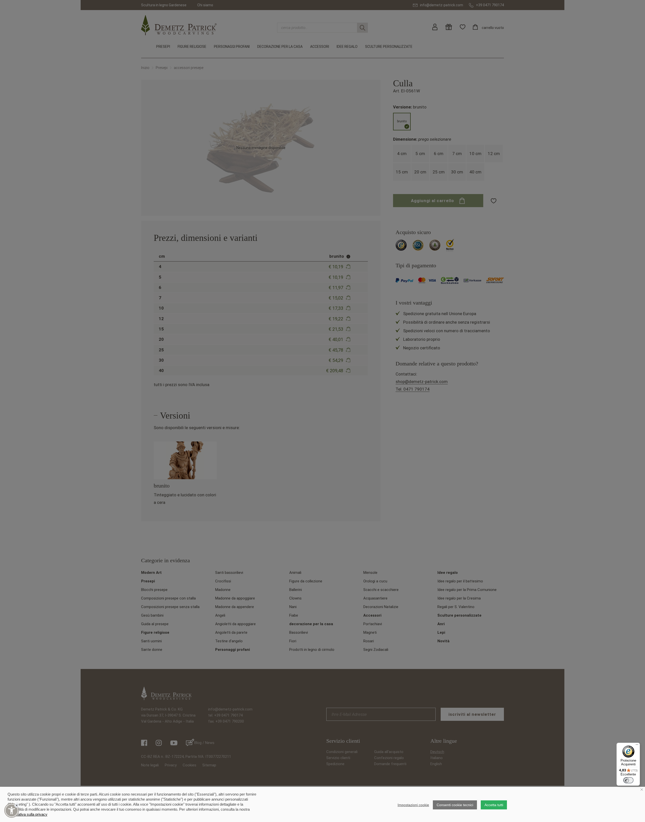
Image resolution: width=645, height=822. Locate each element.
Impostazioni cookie (413, 805)
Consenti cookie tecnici (455, 805)
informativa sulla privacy (27, 814)
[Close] (16, 805)
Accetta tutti (494, 805)
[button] (11, 810)
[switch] (628, 780)
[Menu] (637, 746)
